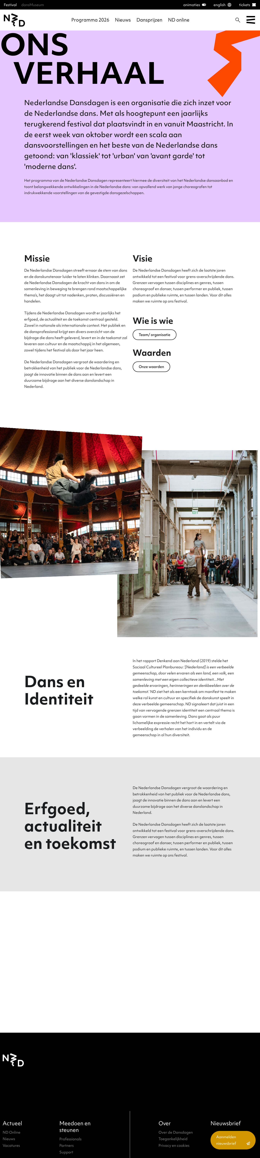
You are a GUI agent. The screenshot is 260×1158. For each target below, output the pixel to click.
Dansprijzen (149, 20)
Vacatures (11, 1145)
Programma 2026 (90, 20)
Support (66, 1152)
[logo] (14, 20)
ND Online (11, 1132)
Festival (10, 4)
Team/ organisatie (154, 334)
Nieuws (123, 20)
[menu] (250, 20)
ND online (178, 20)
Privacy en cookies (174, 1145)
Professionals (70, 1138)
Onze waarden (151, 366)
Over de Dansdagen (176, 1132)
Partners (66, 1145)
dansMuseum (32, 4)
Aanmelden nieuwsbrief (226, 1140)
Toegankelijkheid (173, 1138)
